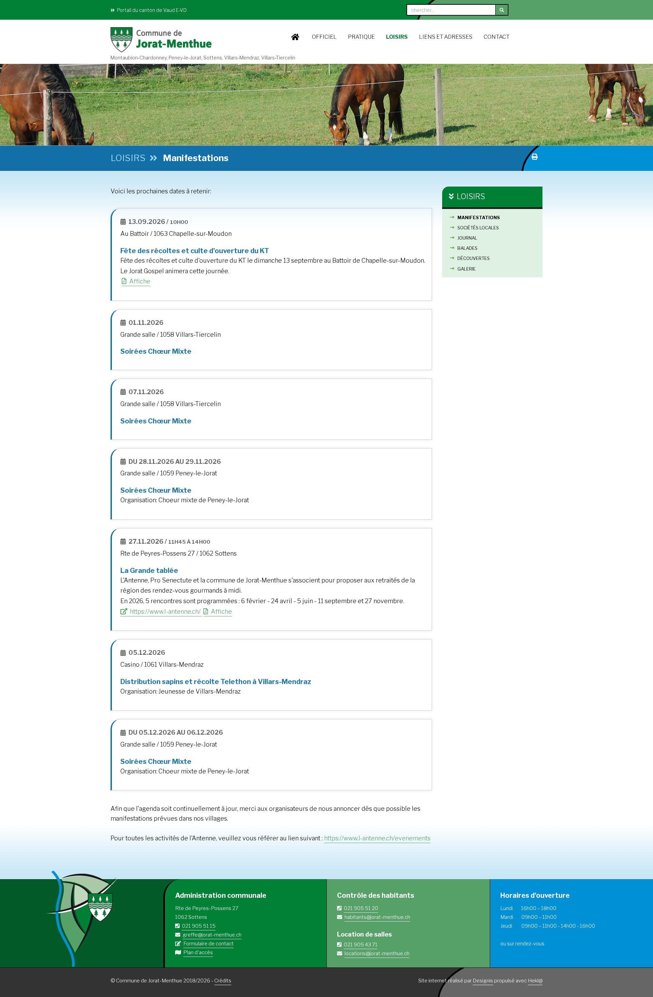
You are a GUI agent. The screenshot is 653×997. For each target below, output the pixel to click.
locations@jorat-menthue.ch (377, 953)
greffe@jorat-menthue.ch (212, 935)
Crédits (222, 981)
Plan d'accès (198, 952)
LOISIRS (397, 37)
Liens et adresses (445, 37)
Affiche (139, 281)
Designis (483, 981)
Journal (467, 238)
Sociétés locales (478, 227)
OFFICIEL (324, 37)
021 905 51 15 (199, 926)
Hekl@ (535, 981)
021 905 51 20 (361, 908)
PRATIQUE (361, 37)
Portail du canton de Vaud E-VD (151, 10)
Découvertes (473, 258)
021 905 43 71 (361, 945)
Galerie (466, 269)
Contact (496, 37)
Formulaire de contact (208, 944)
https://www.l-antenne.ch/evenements (377, 838)
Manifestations (478, 217)
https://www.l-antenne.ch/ (165, 611)
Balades (467, 248)
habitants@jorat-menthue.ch (377, 917)
